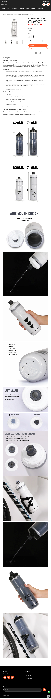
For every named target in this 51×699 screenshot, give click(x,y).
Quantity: (32, 40)
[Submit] (44, 689)
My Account (28, 681)
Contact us (28, 673)
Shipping (35, 25)
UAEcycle (7, 695)
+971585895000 (4, 1)
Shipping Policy (28, 675)
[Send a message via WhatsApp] (48, 691)
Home (4, 14)
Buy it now (31, 48)
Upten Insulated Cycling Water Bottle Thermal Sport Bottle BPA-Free (20, 14)
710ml (30, 30)
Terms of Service (29, 678)
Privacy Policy (28, 680)
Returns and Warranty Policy (31, 677)
